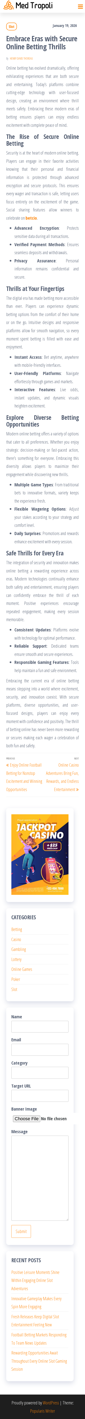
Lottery (16, 959)
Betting (16, 929)
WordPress (51, 1402)
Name (16, 1016)
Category (19, 1063)
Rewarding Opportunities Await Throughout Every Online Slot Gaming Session (39, 1361)
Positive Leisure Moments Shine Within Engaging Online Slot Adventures (35, 1280)
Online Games (21, 969)
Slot (11, 26)
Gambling (18, 949)
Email (16, 1039)
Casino (16, 939)
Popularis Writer (42, 1411)
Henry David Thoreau (21, 58)
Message (19, 1131)
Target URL (21, 1086)
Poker (15, 979)
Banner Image (24, 1109)
